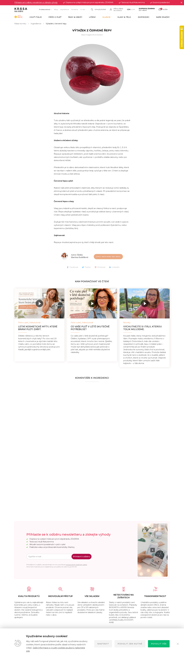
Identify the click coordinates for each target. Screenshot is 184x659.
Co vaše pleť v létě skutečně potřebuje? (90, 328)
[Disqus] (92, 415)
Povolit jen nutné (130, 644)
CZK (128, 9)
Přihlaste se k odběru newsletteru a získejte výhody (36, 2)
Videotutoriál (34, 322)
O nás (82, 9)
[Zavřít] (181, 2)
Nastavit (103, 644)
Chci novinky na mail (108, 256)
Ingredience (64, 9)
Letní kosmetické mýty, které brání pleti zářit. (37, 328)
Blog (56, 9)
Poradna (74, 9)
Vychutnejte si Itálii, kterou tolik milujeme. (142, 328)
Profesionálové (44, 9)
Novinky (126, 322)
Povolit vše (159, 644)
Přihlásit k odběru (81, 556)
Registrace (118, 10)
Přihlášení (118, 9)
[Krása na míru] (20, 9)
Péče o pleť (23, 322)
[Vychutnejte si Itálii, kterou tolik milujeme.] (145, 303)
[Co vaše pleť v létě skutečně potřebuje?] (92, 303)
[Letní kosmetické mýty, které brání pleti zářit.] (39, 303)
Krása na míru (20, 23)
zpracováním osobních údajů (76, 565)
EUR (133, 9)
